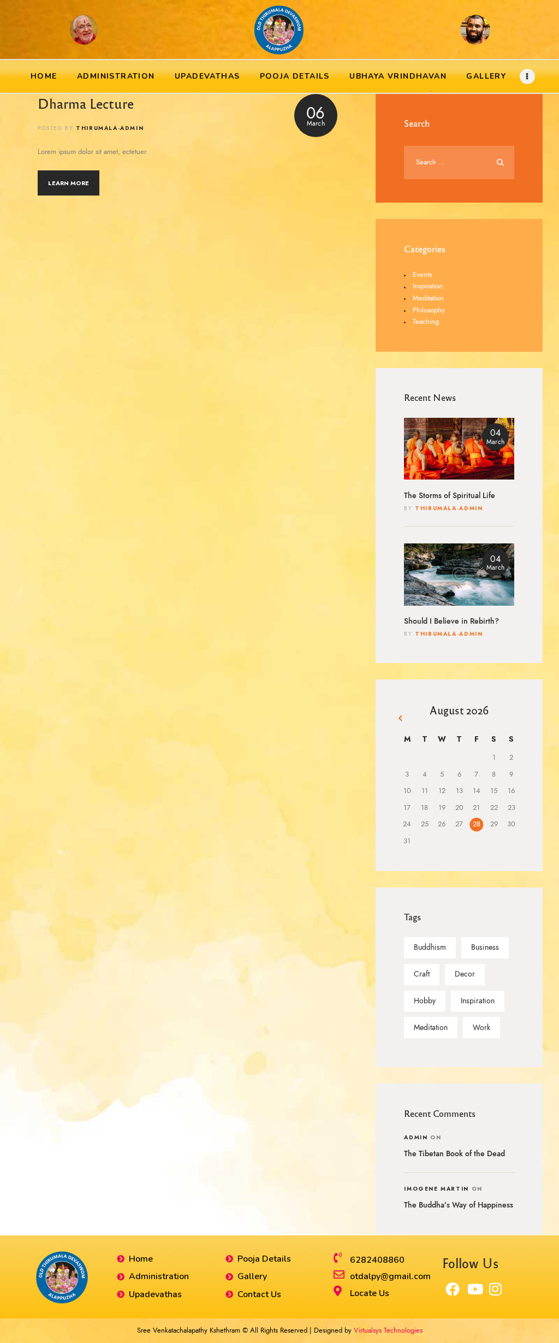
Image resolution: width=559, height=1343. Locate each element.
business (485, 947)
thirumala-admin (449, 508)
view (459, 448)
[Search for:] (459, 162)
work (481, 1027)
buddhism (430, 947)
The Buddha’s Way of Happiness (458, 1205)
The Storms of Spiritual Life (449, 496)
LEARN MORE (68, 183)
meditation (431, 1027)
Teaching (426, 322)
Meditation (428, 298)
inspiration (478, 1001)
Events (422, 275)
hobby (425, 1001)
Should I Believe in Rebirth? (451, 621)
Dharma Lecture (86, 103)
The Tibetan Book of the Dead (454, 1154)
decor (465, 974)
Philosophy (429, 310)
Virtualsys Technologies (388, 1330)
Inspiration (428, 286)
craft (422, 974)
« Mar (401, 720)
